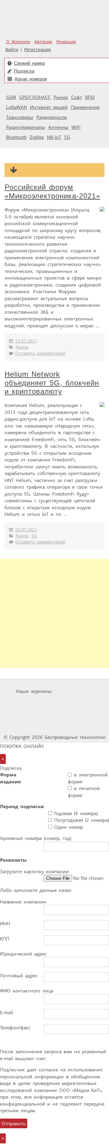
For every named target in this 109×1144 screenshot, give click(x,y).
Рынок (61, 97)
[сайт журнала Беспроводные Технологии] (28, 714)
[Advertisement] (54, 613)
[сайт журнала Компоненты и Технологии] (73, 703)
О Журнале (18, 41)
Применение (85, 107)
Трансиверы (19, 117)
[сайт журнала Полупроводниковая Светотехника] (74, 714)
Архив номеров (31, 79)
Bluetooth (16, 137)
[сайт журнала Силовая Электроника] (74, 691)
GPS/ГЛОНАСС (35, 97)
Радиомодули (51, 117)
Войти (11, 49)
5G (67, 137)
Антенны (58, 127)
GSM (11, 97)
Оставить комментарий (40, 353)
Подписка (24, 71)
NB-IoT (54, 137)
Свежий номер (29, 63)
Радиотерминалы (25, 127)
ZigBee (37, 137)
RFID (90, 97)
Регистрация (37, 49)
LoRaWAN (16, 107)
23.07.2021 (26, 341)
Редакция (66, 41)
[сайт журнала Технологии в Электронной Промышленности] (37, 703)
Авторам (43, 41)
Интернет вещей (49, 107)
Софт (76, 97)
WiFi (76, 127)
